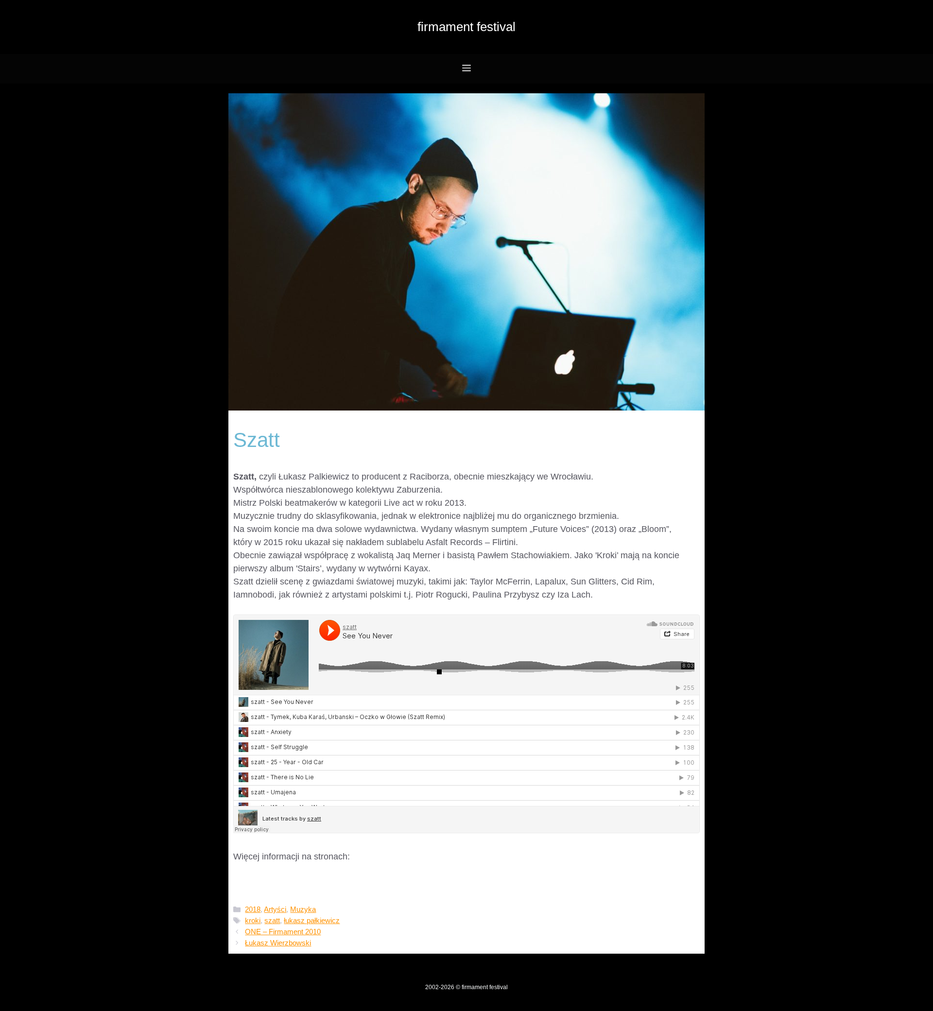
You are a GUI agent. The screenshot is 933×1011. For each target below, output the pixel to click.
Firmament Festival (466, 26)
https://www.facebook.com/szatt (294, 883)
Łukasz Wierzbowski (278, 943)
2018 (252, 909)
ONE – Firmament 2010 (283, 931)
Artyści (275, 909)
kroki (252, 920)
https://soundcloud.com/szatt (288, 869)
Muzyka (303, 909)
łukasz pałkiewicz (312, 920)
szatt (272, 920)
